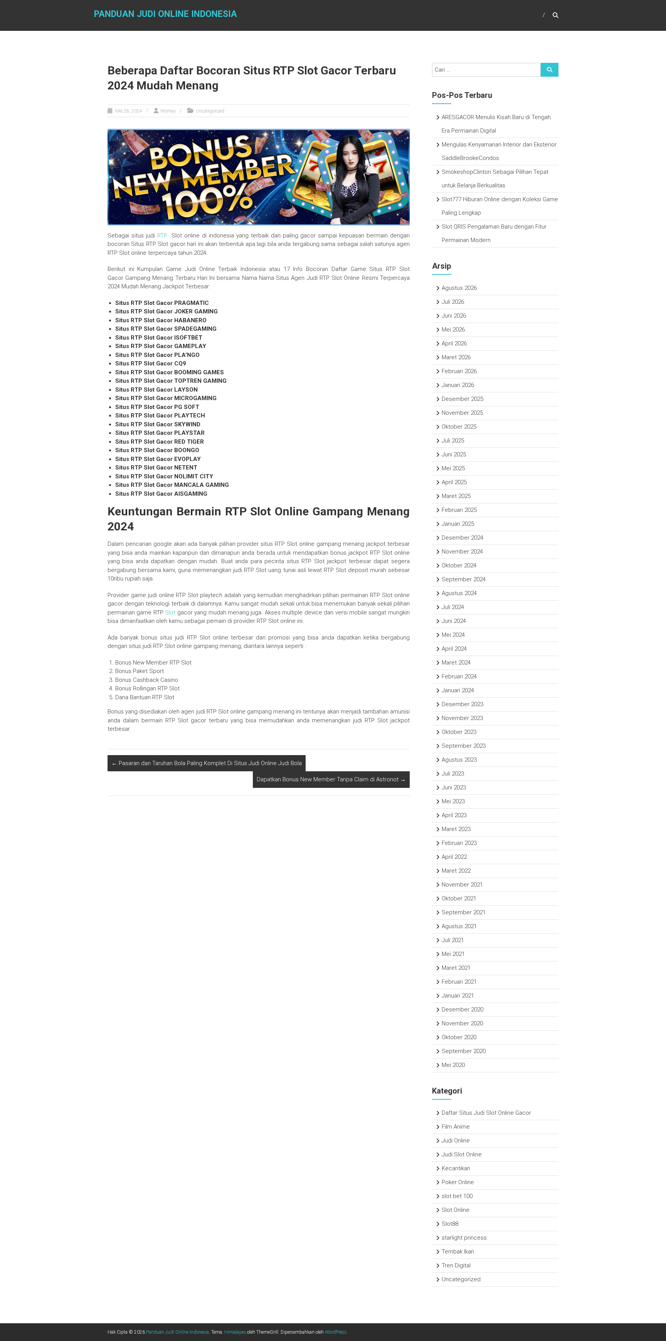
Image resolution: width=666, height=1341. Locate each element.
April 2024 (454, 648)
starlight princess (464, 1237)
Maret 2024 (456, 662)
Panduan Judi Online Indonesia (165, 14)
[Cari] (549, 70)
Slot (170, 612)
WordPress (335, 1332)
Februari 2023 (459, 843)
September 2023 (464, 745)
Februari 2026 (459, 371)
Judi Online (456, 1140)
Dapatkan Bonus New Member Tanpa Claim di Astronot (331, 779)
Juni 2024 (454, 620)
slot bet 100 (457, 1196)
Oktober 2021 (459, 898)
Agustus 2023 (459, 759)
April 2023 (454, 815)
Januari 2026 (458, 385)
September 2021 (464, 912)
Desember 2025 (462, 398)
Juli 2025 (453, 440)
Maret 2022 (456, 870)
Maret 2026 (456, 357)
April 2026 (454, 343)
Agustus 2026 (459, 287)
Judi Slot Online (462, 1154)
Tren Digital (456, 1265)
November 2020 (462, 1023)
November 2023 (462, 718)
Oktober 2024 (459, 565)
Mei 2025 (453, 468)
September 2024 (464, 579)
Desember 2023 (462, 704)
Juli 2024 (453, 607)
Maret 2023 (456, 829)
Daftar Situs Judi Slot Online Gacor (486, 1112)
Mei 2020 (453, 1065)
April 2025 (454, 482)
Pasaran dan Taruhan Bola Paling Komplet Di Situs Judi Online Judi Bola (206, 763)
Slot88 (450, 1223)
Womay (168, 111)
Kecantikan (456, 1168)
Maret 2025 (456, 496)
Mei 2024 (453, 634)
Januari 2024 (458, 690)
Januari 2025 (458, 523)
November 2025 (462, 412)
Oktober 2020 (459, 1037)
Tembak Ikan (458, 1251)
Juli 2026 (453, 301)
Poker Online (458, 1182)
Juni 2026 (454, 315)
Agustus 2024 (459, 593)
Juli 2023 (453, 773)
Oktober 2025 (459, 426)
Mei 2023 (453, 801)
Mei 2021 (453, 954)
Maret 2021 (456, 967)
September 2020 (464, 1051)
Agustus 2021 (459, 926)
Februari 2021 (459, 981)
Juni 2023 (454, 787)
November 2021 (462, 884)
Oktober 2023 (459, 732)
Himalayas (235, 1332)
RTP (162, 235)
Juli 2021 (453, 940)
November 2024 (462, 551)
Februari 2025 (459, 509)
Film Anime (456, 1126)
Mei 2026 (453, 329)
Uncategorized (210, 111)
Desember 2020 (462, 1009)
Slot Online (455, 1209)
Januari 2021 (458, 995)
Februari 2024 (459, 676)
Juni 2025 (454, 454)
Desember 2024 (462, 537)
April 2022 (454, 856)
